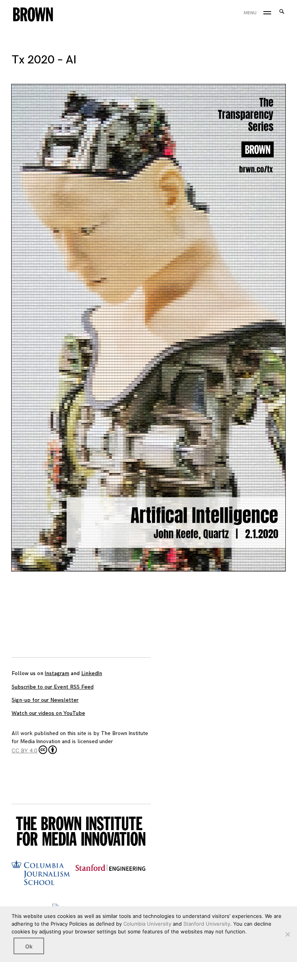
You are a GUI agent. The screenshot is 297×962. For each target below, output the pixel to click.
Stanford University (206, 924)
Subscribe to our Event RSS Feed (53, 687)
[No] (287, 934)
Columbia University (147, 924)
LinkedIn (91, 673)
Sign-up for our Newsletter (45, 700)
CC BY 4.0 (25, 750)
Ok (28, 946)
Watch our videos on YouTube (48, 713)
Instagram (57, 673)
